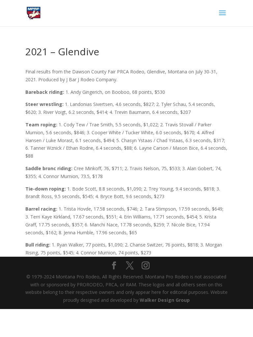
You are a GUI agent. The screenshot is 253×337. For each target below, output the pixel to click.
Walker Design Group (165, 300)
